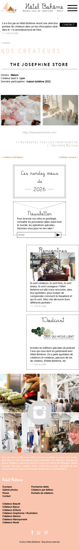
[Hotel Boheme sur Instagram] (39, 451)
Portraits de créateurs (42, 493)
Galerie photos (10, 489)
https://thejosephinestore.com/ (39, 132)
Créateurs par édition (42, 489)
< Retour (5, 42)
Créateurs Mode (10, 522)
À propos (7, 486)
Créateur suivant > (68, 157)
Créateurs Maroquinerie (14, 519)
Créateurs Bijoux (11, 506)
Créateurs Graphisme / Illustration (20, 513)
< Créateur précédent (12, 157)
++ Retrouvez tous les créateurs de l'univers (46, 143)
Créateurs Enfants (11, 510)
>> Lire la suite (10, 33)
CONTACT (68, 24)
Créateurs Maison (11, 516)
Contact (6, 496)
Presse (5, 493)
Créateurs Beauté (11, 503)
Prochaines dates (40, 486)
